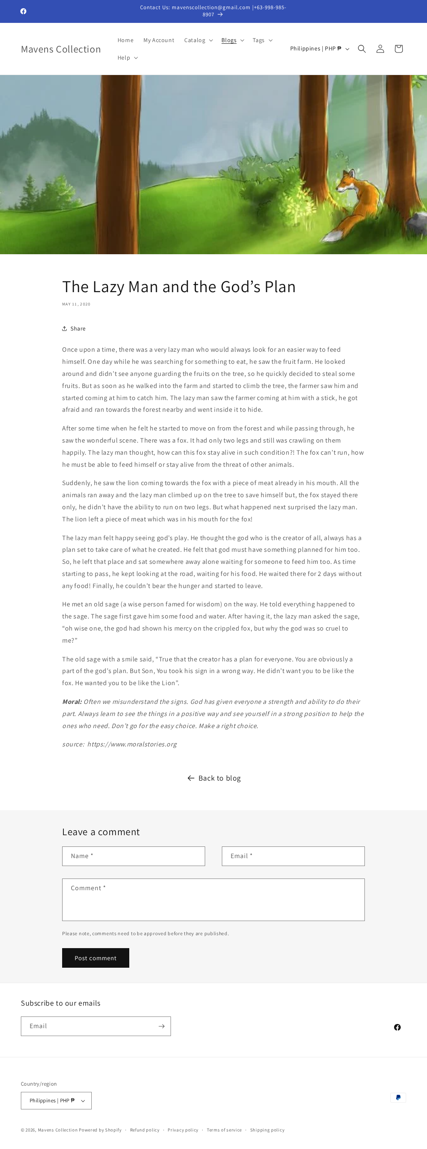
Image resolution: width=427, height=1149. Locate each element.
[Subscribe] (161, 1026)
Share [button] (78, 328)
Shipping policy (267, 1130)
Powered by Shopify (100, 1130)
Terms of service (224, 1130)
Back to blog (219, 778)
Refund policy (145, 1130)
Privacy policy (183, 1130)
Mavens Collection (58, 1130)
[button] (197, 40)
